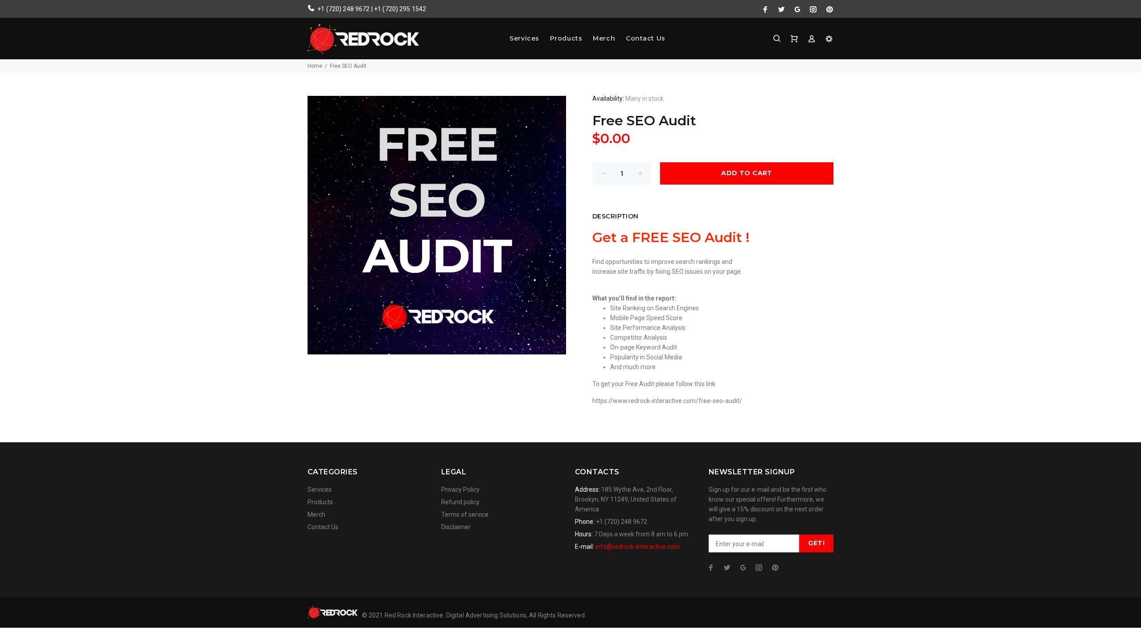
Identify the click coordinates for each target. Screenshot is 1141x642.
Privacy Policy (460, 489)
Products (566, 38)
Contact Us (645, 38)
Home (315, 66)
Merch (604, 38)
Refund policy (460, 502)
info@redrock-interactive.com (637, 546)
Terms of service (464, 514)
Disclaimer (456, 527)
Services (524, 38)
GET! (816, 543)
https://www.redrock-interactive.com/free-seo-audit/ (667, 400)
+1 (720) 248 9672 (343, 8)
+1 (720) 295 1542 (400, 8)
